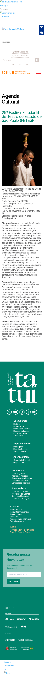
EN (13, 65)
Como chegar (16, 514)
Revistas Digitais (20, 449)
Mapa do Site (19, 462)
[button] (13, 29)
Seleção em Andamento (22, 478)
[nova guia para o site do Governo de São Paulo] (7, 13)
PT (20, 65)
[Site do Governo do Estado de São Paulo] (11, 2)
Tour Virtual (18, 435)
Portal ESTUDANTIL (21, 56)
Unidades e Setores (22, 428)
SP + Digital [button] (6, 16)
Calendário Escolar (20, 480)
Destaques (18, 446)
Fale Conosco (16, 509)
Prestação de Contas (21, 494)
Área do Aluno (19, 451)
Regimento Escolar (21, 431)
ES (27, 65)
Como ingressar (18, 473)
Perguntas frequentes (19, 512)
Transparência (9, 666)
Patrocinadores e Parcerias (22, 530)
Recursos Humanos (20, 496)
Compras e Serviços (20, 498)
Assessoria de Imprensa (20, 519)
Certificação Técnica (21, 483)
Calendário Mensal (21, 460)
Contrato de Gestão (20, 491)
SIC (5, 669)
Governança (18, 426)
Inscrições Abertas (20, 476)
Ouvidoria (14, 516)
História (16, 424)
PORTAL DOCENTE (21, 52)
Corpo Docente (20, 433)
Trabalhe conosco (18, 521)
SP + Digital (4, 6)
